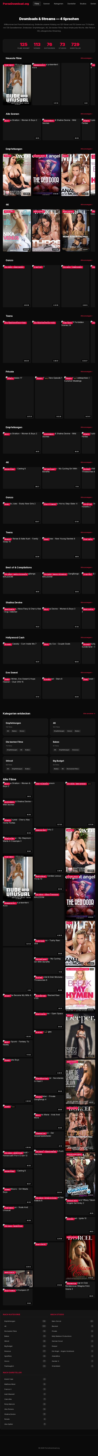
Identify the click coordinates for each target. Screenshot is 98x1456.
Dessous (24, 1351)
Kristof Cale (24, 1379)
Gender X (72, 1361)
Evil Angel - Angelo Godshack (72, 1351)
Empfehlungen (24, 1321)
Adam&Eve (72, 1356)
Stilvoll (24, 1341)
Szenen (46, 4)
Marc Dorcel (72, 1321)
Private (72, 1331)
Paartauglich (24, 1366)
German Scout (72, 1341)
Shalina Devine (24, 1414)
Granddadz (72, 1366)
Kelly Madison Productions (72, 1336)
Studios (83, 4)
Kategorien (58, 4)
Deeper (72, 1346)
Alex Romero (24, 1409)
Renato (24, 1419)
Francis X (24, 1389)
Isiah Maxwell (24, 1394)
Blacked (72, 1326)
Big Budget (24, 1346)
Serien (93, 4)
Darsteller (72, 4)
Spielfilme (24, 1356)
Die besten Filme (24, 1331)
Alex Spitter (24, 1424)
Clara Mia (24, 1399)
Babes (24, 1336)
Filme (37, 4)
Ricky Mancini (24, 1404)
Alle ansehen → (89, 713)
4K (24, 1326)
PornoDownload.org (16, 3)
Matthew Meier (24, 1384)
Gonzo (24, 1361)
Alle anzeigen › (86, 58)
